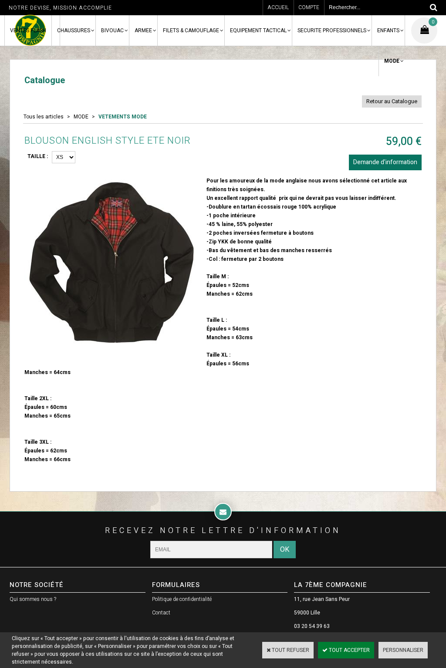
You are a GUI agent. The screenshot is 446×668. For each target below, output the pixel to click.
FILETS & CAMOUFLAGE (191, 30)
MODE (391, 61)
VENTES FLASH (28, 30)
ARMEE (143, 30)
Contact (161, 613)
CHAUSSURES (73, 30)
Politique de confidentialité (182, 599)
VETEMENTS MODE (122, 117)
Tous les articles (44, 117)
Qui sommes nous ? (33, 599)
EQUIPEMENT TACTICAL (258, 30)
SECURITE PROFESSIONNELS (331, 30)
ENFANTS (388, 30)
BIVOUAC (112, 30)
